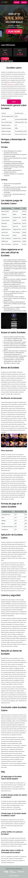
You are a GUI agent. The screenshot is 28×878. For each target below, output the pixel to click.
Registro (24, 2)
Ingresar (16, 2)
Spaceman (10, 84)
